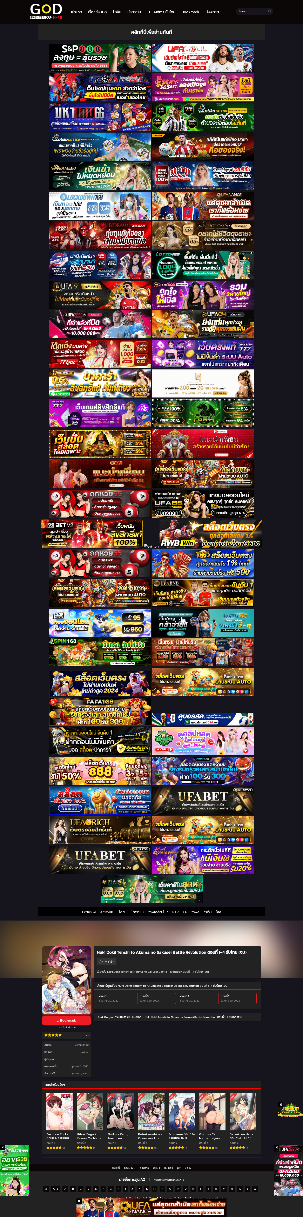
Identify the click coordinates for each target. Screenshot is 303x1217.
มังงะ (188, 1168)
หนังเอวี (168, 1168)
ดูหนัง (156, 1168)
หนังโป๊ (116, 1168)
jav (179, 1168)
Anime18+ (107, 911)
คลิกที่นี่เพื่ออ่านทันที (151, 31)
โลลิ (218, 911)
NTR (175, 911)
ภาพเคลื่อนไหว (158, 911)
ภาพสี (195, 911)
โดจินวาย (144, 1168)
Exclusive (89, 911)
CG (185, 911)
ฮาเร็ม (207, 911)
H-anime (83, 1052)
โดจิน (122, 911)
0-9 (56, 1188)
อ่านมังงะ (129, 1168)
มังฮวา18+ (137, 911)
